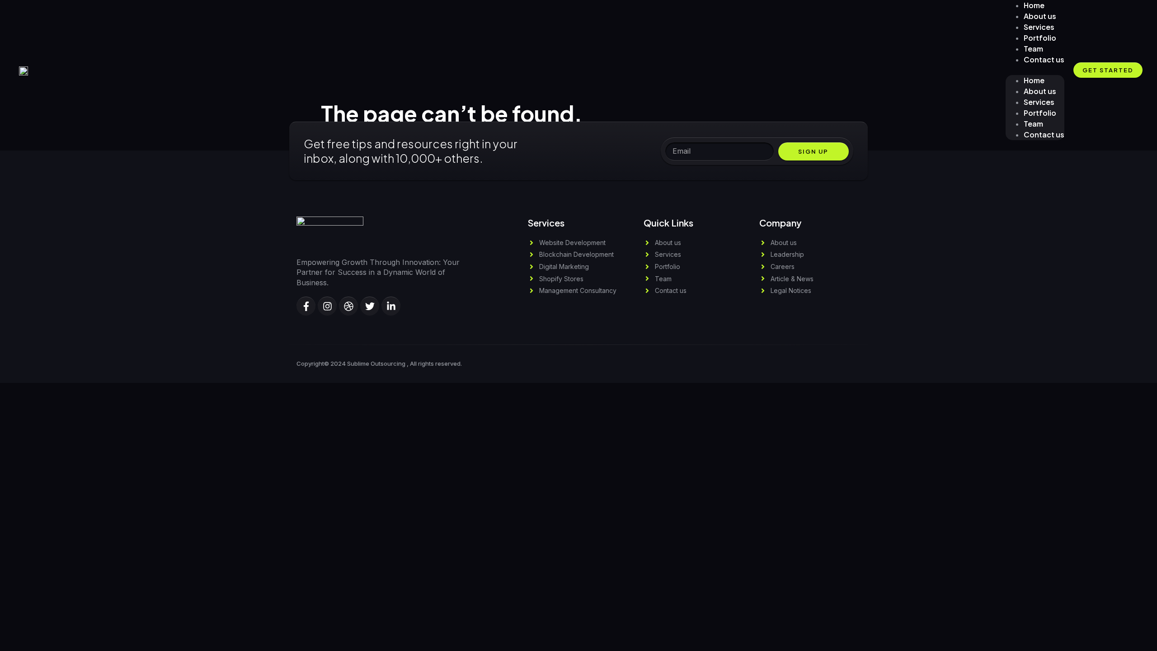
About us (1040, 91)
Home (1034, 80)
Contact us (1044, 59)
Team (1033, 123)
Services (1039, 102)
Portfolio (1040, 113)
